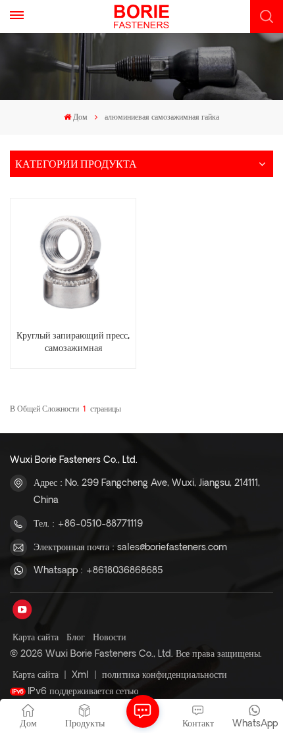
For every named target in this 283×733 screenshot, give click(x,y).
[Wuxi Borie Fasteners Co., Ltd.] (141, 16)
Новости (109, 638)
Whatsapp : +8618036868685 (98, 571)
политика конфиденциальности (164, 675)
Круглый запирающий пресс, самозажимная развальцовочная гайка (73, 342)
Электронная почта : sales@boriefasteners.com (130, 548)
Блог (75, 638)
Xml (80, 675)
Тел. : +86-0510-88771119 (88, 524)
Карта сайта (36, 638)
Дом (80, 117)
